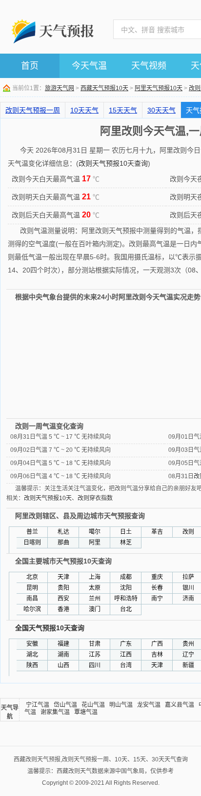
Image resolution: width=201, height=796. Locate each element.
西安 (63, 598)
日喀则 (32, 542)
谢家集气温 (55, 712)
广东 (126, 644)
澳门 (94, 609)
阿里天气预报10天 (158, 88)
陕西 (32, 665)
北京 (32, 577)
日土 (126, 531)
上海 (94, 577)
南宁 (157, 598)
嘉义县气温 (179, 704)
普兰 (32, 531)
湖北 (32, 654)
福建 (63, 644)
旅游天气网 (59, 88)
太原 (94, 587)
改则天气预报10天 (48, 498)
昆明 (32, 587)
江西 (126, 654)
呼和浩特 (126, 598)
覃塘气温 (86, 712)
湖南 (63, 654)
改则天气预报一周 (32, 110)
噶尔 (94, 531)
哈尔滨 (32, 609)
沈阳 (126, 587)
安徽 (32, 644)
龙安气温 (149, 704)
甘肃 (94, 644)
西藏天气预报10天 (104, 88)
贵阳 (63, 587)
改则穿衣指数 (95, 498)
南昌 (32, 598)
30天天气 (161, 110)
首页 (30, 66)
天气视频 (148, 66)
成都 (126, 577)
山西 (63, 665)
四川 (94, 665)
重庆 (157, 577)
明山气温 (121, 704)
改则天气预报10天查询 (113, 163)
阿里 (94, 542)
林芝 (126, 542)
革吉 (157, 531)
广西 (157, 644)
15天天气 (123, 110)
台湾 (126, 665)
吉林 (157, 654)
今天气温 (89, 66)
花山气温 (93, 704)
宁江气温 (37, 704)
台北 (126, 609)
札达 (63, 531)
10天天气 (84, 110)
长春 (157, 587)
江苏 (94, 654)
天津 (63, 577)
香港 (63, 609)
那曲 (63, 542)
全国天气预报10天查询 (49, 628)
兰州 (94, 598)
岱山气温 (65, 704)
